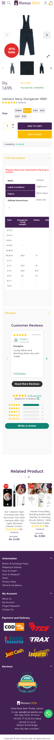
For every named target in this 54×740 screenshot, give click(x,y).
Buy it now (34, 134)
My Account (8, 602)
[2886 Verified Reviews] (27, 693)
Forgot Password (10, 606)
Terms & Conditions (12, 585)
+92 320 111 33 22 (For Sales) (27, 718)
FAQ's (5, 578)
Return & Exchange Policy (15, 563)
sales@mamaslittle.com (31, 712)
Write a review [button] (27, 425)
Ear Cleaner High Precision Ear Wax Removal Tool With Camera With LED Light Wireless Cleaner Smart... (14, 519)
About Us (7, 598)
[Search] (9, 3)
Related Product (27, 471)
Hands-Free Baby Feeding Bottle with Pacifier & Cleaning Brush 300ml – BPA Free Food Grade (40, 517)
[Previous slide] (7, 358)
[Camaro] (12, 68)
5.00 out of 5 (34, 395)
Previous (7, 35)
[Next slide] (46, 358)
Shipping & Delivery (12, 567)
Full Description (15, 158)
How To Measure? (11, 574)
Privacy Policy (9, 581)
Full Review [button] (19, 373)
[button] (9, 102)
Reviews (10, 313)
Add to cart (35, 126)
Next (46, 35)
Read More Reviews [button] (27, 384)
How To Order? (9, 571)
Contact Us (7, 609)
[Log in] (46, 3)
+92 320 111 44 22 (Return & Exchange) (27, 723)
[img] (19, 335)
